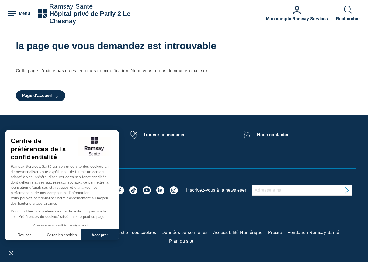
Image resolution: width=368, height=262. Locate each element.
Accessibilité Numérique (238, 232)
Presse (275, 232)
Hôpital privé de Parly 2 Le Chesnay (89, 17)
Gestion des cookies (135, 232)
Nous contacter (273, 134)
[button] (11, 252)
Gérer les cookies (62, 235)
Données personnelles (185, 232)
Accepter (100, 235)
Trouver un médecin (163, 134)
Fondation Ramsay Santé (313, 232)
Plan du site (181, 241)
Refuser (24, 235)
